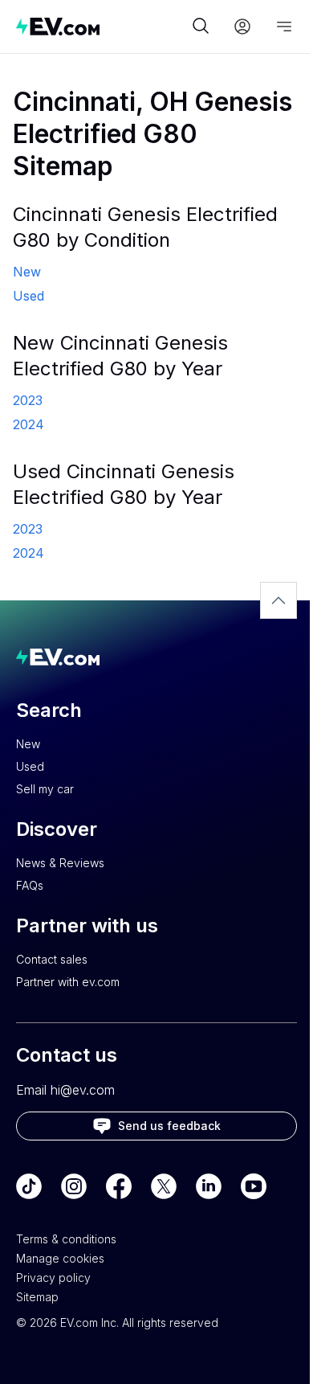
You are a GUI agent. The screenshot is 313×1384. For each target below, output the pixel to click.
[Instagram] (74, 1186)
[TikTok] (29, 1186)
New (28, 744)
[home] (102, 26)
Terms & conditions (66, 1239)
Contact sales (51, 959)
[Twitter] (164, 1186)
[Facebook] (119, 1186)
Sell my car (45, 789)
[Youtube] (253, 1186)
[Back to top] (278, 600)
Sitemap (37, 1297)
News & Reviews (60, 863)
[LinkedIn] (209, 1186)
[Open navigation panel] (284, 26)
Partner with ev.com (68, 982)
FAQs (29, 885)
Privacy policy (53, 1277)
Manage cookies (60, 1258)
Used (30, 766)
